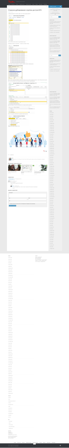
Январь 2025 (52, 146)
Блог (9, 6)
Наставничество (11, 404)
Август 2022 (51, 198)
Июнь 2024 (51, 159)
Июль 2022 (51, 200)
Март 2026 (51, 121)
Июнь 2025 (51, 137)
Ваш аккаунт (40, 4)
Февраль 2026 (52, 123)
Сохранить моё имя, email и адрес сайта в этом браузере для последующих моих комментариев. (22, 203)
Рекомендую (45, 4)
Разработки (10, 411)
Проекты (36, 4)
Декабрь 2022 (52, 191)
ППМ (9, 406)
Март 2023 (10, 330)
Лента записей (11, 424)
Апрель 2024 (52, 162)
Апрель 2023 (52, 184)
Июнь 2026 (51, 116)
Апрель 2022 (52, 205)
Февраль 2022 (52, 209)
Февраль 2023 (52, 187)
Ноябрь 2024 (52, 150)
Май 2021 (51, 225)
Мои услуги (13, 4)
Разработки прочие (28, 4)
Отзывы (33, 4)
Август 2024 (51, 155)
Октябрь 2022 (10, 339)
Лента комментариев (11, 426)
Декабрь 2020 (52, 234)
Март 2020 (51, 246)
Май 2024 (10, 305)
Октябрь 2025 (52, 130)
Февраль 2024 (52, 166)
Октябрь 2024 (10, 296)
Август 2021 (10, 364)
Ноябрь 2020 (10, 380)
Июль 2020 (51, 239)
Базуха (10, 397)
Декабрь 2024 (52, 148)
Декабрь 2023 (10, 314)
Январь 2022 (10, 355)
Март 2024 (51, 164)
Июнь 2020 (51, 241)
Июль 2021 (51, 221)
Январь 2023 (52, 189)
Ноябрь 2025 (52, 128)
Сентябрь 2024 (11, 298)
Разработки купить (22, 4)
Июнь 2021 (51, 223)
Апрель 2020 (10, 389)
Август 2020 (51, 237)
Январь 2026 (52, 125)
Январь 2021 (52, 232)
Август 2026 (51, 112)
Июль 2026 (51, 114)
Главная (9, 4)
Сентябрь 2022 (52, 196)
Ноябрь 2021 (52, 214)
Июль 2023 (10, 323)
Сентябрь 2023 (52, 175)
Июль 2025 (10, 280)
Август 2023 (10, 321)
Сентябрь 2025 (52, 132)
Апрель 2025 (52, 141)
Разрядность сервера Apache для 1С (55, 30)
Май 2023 (51, 182)
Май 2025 (51, 139)
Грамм (10, 402)
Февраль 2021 (52, 230)
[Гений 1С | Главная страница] (11, 1)
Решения (10, 415)
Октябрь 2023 (52, 173)
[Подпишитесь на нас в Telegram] (60, 6)
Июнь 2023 (51, 180)
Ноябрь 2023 (52, 171)
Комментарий (11, 192)
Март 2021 (10, 373)
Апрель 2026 (10, 264)
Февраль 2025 (11, 289)
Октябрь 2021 (52, 216)
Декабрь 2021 (52, 212)
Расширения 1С (11, 413)
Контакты (17, 4)
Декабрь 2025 (10, 271)
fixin (50, 50)
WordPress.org (11, 428)
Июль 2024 (51, 157)
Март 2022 (51, 207)
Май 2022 (10, 348)
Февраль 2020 (52, 248)
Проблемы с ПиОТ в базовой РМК (54, 32)
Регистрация (10, 421)
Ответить (12, 184)
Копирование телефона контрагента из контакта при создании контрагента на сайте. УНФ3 (55, 22)
